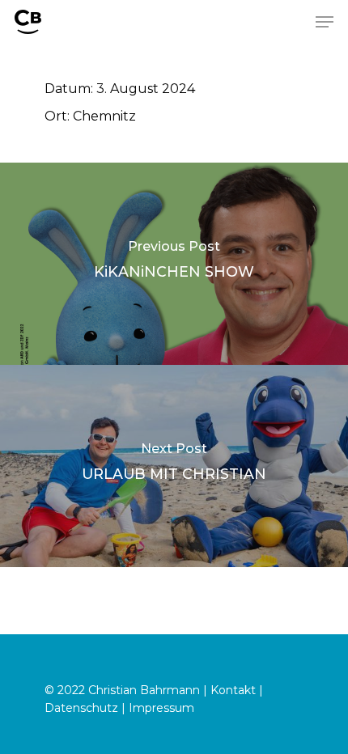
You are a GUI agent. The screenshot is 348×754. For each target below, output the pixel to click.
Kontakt (233, 690)
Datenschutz (81, 708)
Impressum (161, 708)
